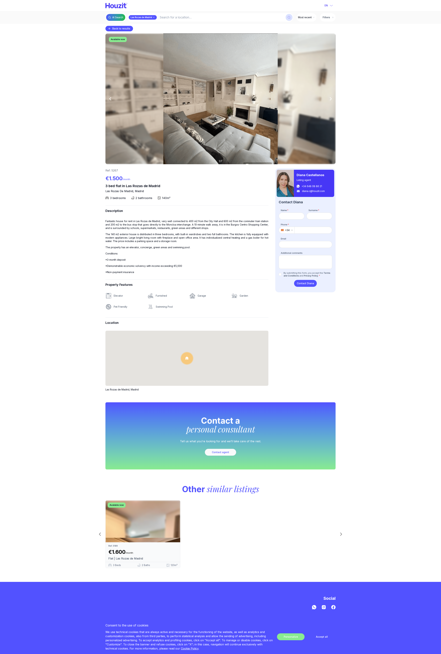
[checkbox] (280, 274)
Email (283, 238)
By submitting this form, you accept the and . (307, 274)
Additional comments (291, 253)
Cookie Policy (189, 648)
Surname (314, 210)
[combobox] (221, 17)
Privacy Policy (311, 275)
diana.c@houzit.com (313, 191)
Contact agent (220, 452)
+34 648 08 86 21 (312, 186)
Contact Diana (305, 283)
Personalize (291, 636)
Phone (285, 224)
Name (284, 210)
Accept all (322, 636)
